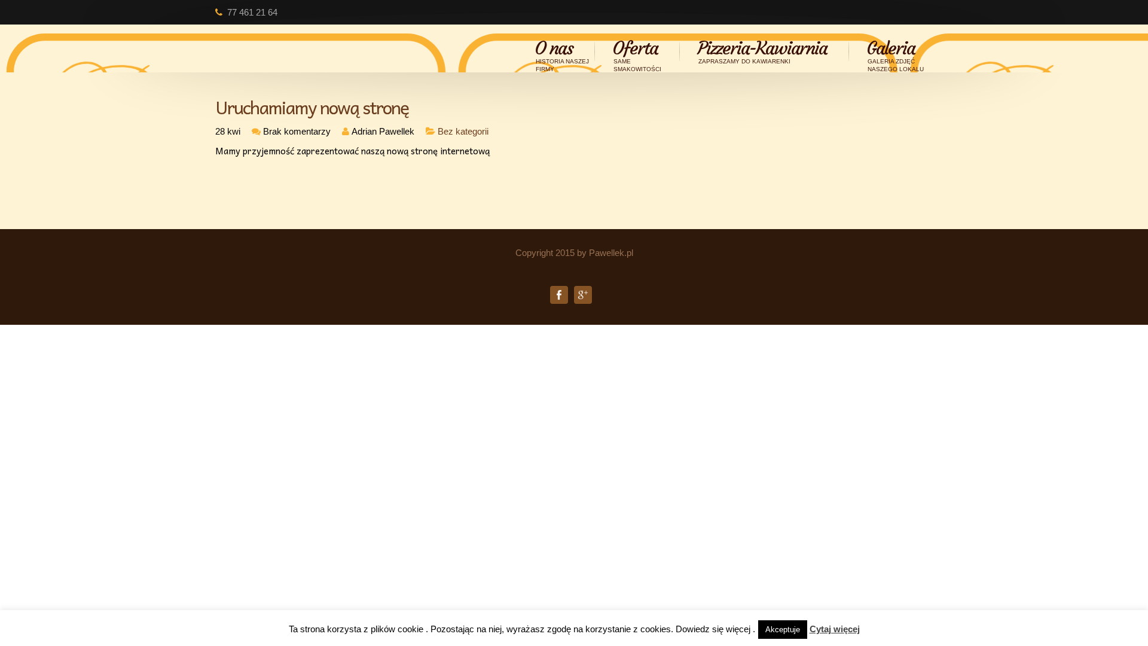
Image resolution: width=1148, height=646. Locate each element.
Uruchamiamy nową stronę (311, 106)
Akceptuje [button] (782, 629)
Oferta (636, 51)
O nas (562, 51)
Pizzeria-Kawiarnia (762, 51)
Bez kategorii (463, 131)
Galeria (895, 51)
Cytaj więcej (835, 629)
